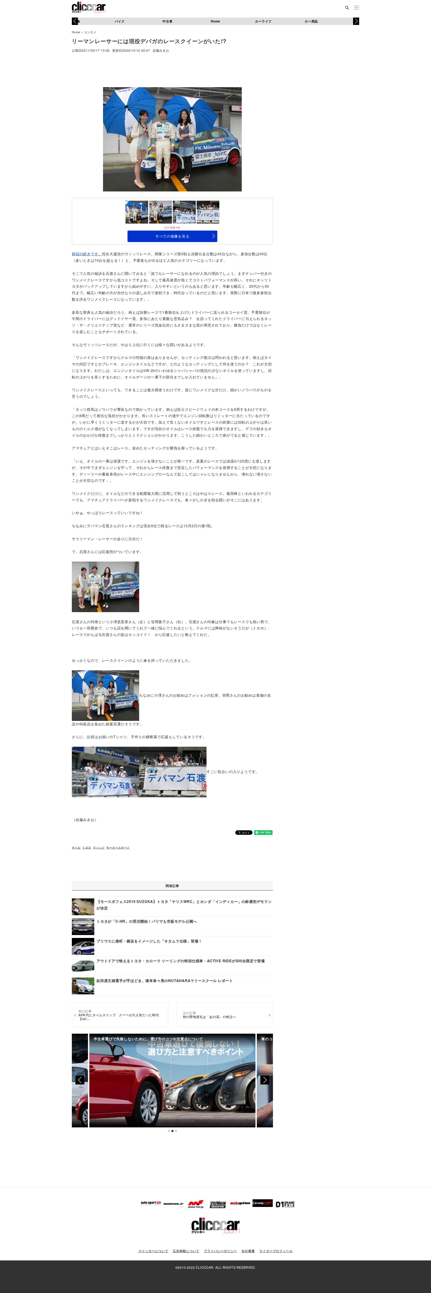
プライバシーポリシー (220, 1251)
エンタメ (90, 32)
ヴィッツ (98, 847)
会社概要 (248, 1251)
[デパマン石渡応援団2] (105, 771)
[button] (356, 21)
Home (215, 21)
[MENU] (356, 8)
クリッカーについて (153, 1251)
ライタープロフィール (275, 1251)
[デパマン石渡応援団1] (173, 771)
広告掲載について (186, 1251)
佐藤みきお (161, 50)
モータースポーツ (117, 847)
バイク (120, 21)
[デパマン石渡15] (105, 695)
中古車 (167, 21)
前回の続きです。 (87, 253)
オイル (76, 847)
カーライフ (263, 21)
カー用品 (311, 21)
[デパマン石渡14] (105, 586)
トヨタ (86, 847)
